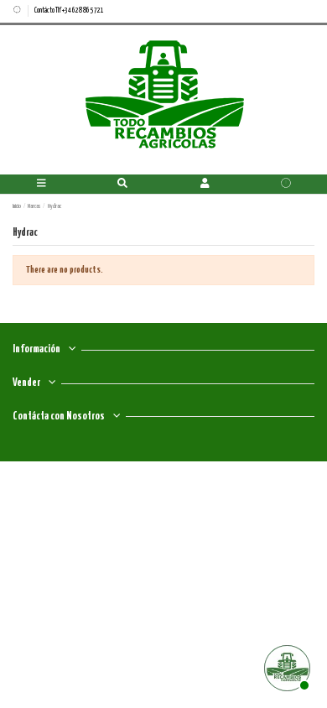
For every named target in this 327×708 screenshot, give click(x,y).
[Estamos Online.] (285, 666)
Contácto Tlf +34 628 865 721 (69, 10)
